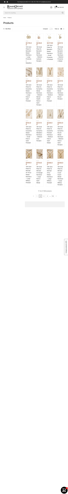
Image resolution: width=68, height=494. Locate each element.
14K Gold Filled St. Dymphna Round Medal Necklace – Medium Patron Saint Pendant (60, 136)
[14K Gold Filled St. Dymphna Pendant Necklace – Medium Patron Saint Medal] (50, 114)
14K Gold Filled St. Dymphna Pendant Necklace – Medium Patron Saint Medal (50, 135)
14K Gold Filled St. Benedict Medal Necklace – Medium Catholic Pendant (39, 54)
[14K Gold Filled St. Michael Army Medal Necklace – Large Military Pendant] (50, 154)
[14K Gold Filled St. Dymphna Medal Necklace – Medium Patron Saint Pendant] (50, 72)
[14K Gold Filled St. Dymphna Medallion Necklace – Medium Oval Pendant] (39, 114)
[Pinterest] (7, 2)
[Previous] (33, 196)
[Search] (63, 13)
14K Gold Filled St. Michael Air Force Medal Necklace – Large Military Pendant (28, 174)
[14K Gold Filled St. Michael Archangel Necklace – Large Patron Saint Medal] (39, 154)
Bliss (27, 41)
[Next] (56, 196)
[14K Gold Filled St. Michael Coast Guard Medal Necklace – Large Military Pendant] (61, 154)
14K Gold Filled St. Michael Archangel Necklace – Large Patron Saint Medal (39, 175)
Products (10, 17)
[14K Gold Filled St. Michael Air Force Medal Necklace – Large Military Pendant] (29, 154)
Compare (45, 28)
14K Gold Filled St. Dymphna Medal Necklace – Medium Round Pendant (60, 92)
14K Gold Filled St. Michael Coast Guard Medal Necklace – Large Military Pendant (60, 176)
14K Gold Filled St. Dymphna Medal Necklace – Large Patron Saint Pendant (29, 93)
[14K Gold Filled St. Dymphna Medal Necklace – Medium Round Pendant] (61, 72)
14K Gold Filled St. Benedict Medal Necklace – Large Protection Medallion (29, 55)
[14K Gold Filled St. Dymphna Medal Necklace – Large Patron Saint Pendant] (29, 72)
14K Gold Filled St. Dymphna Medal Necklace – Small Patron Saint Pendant (29, 135)
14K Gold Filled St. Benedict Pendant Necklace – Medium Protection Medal (60, 54)
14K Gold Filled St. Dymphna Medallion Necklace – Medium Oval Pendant (39, 134)
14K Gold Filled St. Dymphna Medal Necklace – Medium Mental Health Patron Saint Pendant (39, 95)
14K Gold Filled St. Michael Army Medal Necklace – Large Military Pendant (49, 175)
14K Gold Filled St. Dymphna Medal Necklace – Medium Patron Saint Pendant (50, 93)
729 (53, 196)
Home (4, 17)
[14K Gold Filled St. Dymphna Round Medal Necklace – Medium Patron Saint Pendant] (61, 114)
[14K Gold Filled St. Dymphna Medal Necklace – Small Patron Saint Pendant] (29, 114)
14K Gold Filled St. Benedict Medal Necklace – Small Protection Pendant (50, 52)
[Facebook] (4, 2)
